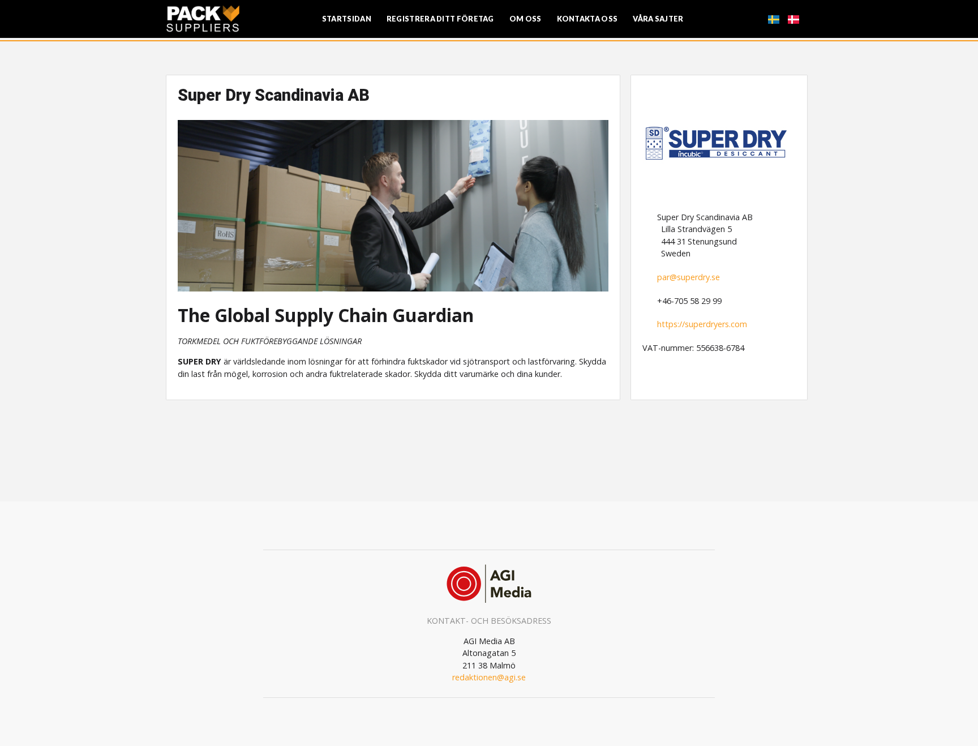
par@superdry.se (688, 277)
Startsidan (346, 18)
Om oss (525, 18)
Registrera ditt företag (440, 18)
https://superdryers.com (702, 324)
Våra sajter (658, 18)
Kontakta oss (587, 18)
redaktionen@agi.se (489, 677)
